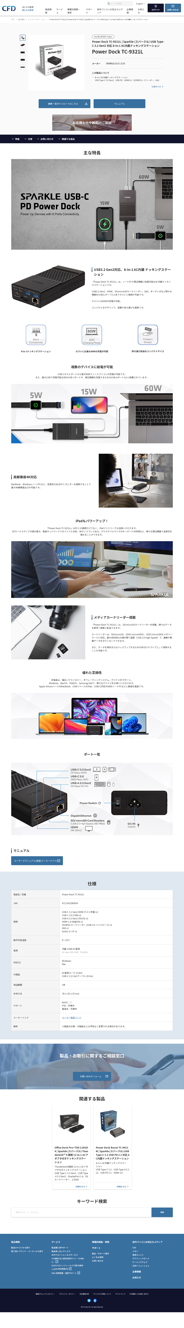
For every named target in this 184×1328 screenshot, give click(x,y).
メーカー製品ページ (71, 1017)
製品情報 (48, 11)
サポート (89, 11)
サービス (59, 11)
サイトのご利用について (102, 1294)
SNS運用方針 (84, 1294)
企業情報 (130, 11)
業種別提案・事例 (73, 11)
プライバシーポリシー (67, 1294)
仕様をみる (156, 86)
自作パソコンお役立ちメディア (110, 11)
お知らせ (141, 11)
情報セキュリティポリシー (45, 1294)
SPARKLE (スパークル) (115, 63)
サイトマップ (120, 1294)
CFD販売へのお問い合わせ (139, 1294)
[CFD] (9, 10)
